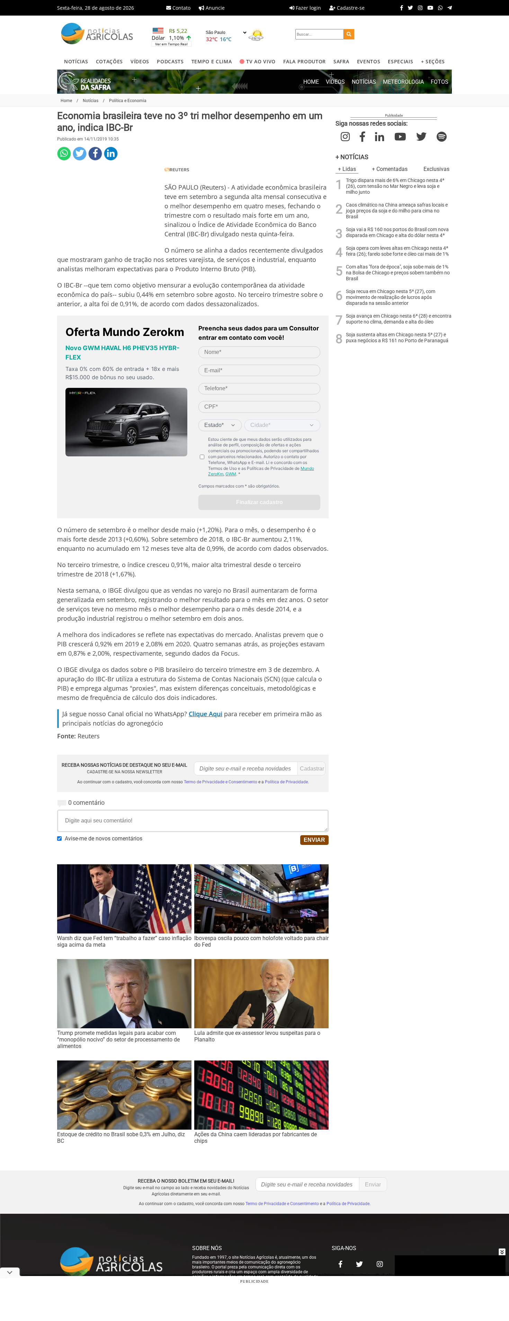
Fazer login (307, 7)
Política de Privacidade (286, 782)
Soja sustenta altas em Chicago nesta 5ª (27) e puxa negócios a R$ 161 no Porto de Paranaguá (397, 338)
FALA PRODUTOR (304, 61)
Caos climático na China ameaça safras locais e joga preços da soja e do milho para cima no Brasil (397, 211)
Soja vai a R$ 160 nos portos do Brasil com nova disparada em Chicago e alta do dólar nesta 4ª (397, 232)
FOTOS (439, 82)
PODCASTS (170, 61)
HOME (311, 82)
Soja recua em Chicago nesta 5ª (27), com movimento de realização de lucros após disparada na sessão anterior (390, 297)
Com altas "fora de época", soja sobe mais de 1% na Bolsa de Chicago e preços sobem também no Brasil (398, 273)
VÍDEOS (140, 61)
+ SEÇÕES (433, 61)
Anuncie (214, 7)
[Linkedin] (111, 154)
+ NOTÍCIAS (352, 157)
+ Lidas (347, 169)
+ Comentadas (390, 169)
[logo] (117, 1262)
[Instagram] (418, 7)
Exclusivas (436, 169)
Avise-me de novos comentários (103, 838)
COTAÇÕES (109, 61)
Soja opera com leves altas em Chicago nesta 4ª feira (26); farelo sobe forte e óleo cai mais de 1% (397, 251)
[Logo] (97, 34)
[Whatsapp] (439, 7)
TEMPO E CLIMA (211, 61)
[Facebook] (400, 7)
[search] (349, 34)
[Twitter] (408, 7)
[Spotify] (442, 137)
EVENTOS (369, 61)
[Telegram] (448, 7)
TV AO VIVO (261, 61)
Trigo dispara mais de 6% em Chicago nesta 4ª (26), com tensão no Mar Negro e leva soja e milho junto (395, 186)
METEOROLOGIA (403, 82)
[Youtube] (428, 7)
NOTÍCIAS (76, 61)
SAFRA (341, 61)
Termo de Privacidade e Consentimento (220, 782)
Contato (180, 7)
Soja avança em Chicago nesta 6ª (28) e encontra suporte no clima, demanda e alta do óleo (399, 319)
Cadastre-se (350, 7)
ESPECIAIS (400, 61)
